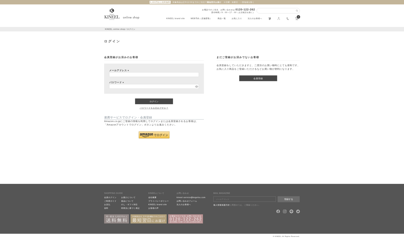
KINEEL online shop (115, 29)
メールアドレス (119, 70)
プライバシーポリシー (158, 201)
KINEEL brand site (175, 18)
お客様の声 (153, 208)
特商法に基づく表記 (130, 208)
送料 (106, 208)
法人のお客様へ (255, 18)
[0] (296, 19)
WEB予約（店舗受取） (201, 18)
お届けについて (128, 197)
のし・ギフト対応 (129, 204)
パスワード (117, 82)
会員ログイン (110, 197)
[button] (154, 134)
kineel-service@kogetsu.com (191, 197)
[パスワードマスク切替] (196, 86)
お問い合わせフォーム (187, 201)
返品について (127, 201)
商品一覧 (222, 18)
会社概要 (152, 197)
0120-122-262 (245, 9)
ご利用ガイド (110, 201)
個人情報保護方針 (221, 205)
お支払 (107, 204)
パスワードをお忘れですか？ (154, 108)
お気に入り (237, 18)
